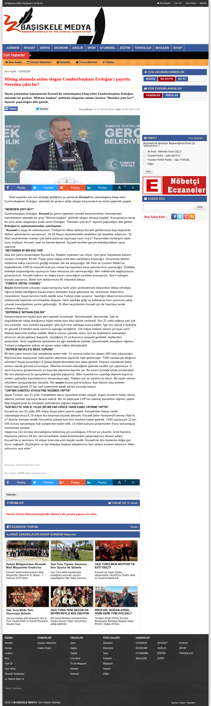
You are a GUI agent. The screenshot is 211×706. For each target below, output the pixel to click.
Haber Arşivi (44, 648)
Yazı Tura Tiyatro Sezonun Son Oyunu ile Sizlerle (68, 565)
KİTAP (160, 658)
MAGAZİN (141, 658)
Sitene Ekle (14, 679)
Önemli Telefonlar (15, 673)
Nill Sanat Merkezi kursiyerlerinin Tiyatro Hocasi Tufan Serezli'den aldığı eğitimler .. (68, 621)
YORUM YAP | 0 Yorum (124, 503)
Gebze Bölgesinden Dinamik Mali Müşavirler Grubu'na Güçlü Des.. (26, 567)
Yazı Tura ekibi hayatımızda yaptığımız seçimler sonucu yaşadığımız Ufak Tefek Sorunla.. (68, 575)
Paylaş (21, 187)
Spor (73, 643)
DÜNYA (183, 643)
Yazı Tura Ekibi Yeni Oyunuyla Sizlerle (19, 611)
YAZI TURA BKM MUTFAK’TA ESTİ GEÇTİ (115, 565)
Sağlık (73, 653)
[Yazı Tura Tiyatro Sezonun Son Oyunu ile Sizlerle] (72, 550)
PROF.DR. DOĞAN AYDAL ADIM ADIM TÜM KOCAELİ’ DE (113, 613)
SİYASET (162, 643)
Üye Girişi (191, 3)
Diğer (151, 163)
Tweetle (48, 187)
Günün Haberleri (47, 643)
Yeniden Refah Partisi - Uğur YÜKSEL (169, 159)
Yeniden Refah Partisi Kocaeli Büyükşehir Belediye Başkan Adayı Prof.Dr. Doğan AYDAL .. (114, 621)
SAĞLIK (161, 648)
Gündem (108, 643)
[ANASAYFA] (49, 21)
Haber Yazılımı (13, 688)
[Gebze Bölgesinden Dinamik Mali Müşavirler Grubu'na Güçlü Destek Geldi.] (28, 550)
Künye (8, 648)
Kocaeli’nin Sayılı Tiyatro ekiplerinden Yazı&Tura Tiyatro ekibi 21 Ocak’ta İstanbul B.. (115, 575)
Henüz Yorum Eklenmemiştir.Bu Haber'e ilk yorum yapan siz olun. (51, 514)
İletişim (9, 643)
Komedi (107, 658)
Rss (7, 658)
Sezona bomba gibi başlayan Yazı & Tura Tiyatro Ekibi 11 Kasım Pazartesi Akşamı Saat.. (27, 621)
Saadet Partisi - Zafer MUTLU (164, 155)
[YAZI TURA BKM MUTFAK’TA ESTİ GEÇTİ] (117, 550)
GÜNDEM (24, 71)
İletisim (203, 3)
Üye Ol (177, 3)
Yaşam (107, 668)
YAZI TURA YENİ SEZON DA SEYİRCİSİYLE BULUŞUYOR (69, 611)
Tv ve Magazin (78, 663)
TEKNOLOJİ (186, 653)
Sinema (74, 673)
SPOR (182, 648)
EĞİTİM (161, 653)
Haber (73, 648)
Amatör (74, 668)
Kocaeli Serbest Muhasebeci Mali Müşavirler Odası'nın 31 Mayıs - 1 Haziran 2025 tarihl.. (25, 575)
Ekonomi (108, 648)
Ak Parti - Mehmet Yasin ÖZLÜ (164, 151)
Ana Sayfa (164, 3)
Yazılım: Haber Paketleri (183, 702)
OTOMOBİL (142, 653)
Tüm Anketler (195, 138)
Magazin (108, 663)
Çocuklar (75, 658)
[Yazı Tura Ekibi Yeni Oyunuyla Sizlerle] (28, 596)
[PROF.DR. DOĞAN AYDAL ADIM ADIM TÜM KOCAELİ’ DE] (117, 596)
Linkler (8, 653)
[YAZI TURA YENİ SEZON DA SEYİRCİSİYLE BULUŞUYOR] (72, 596)
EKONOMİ (141, 648)
